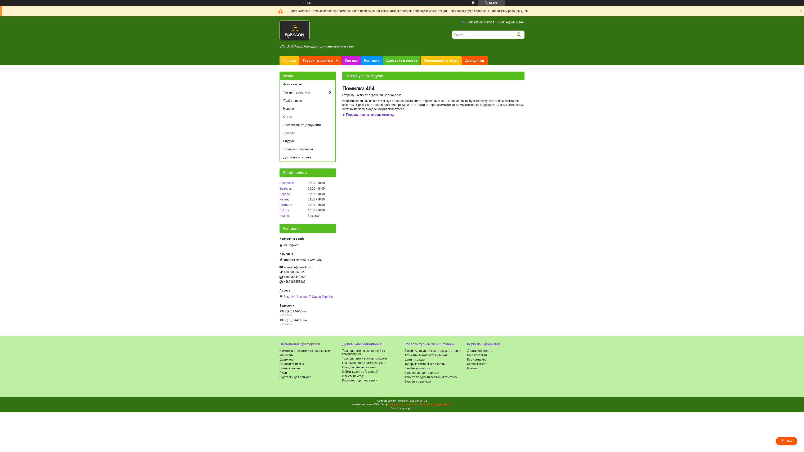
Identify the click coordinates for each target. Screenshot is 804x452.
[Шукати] (518, 35)
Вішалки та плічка (292, 364)
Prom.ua (422, 400)
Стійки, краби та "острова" (360, 371)
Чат (789, 441)
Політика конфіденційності (436, 404)
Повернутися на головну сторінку (370, 115)
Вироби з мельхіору (418, 381)
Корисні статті (477, 364)
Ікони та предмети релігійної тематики (431, 377)
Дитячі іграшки (415, 359)
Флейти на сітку (353, 376)
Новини (288, 108)
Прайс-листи (292, 101)
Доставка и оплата (401, 61)
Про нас (351, 61)
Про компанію (476, 359)
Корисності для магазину (359, 380)
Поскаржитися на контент (403, 404)
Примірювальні (290, 368)
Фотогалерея (293, 84)
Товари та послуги (318, 61)
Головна (289, 61)
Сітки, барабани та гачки (359, 367)
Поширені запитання (298, 149)
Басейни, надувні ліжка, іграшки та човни (433, 350)
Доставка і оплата (479, 350)
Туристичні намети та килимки (426, 355)
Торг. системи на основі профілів (364, 358)
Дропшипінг (475, 61)
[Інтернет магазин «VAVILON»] (295, 30)
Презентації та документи (302, 125)
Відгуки (288, 141)
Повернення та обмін (441, 61)
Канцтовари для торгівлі (422, 372)
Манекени (287, 355)
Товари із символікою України (425, 364)
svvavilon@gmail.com (298, 267)
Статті (287, 117)
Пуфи (283, 372)
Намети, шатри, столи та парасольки (305, 350)
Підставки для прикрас (295, 377)
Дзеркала (286, 359)
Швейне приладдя (417, 368)
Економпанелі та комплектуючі (363, 363)
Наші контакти (477, 355)
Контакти (372, 61)
